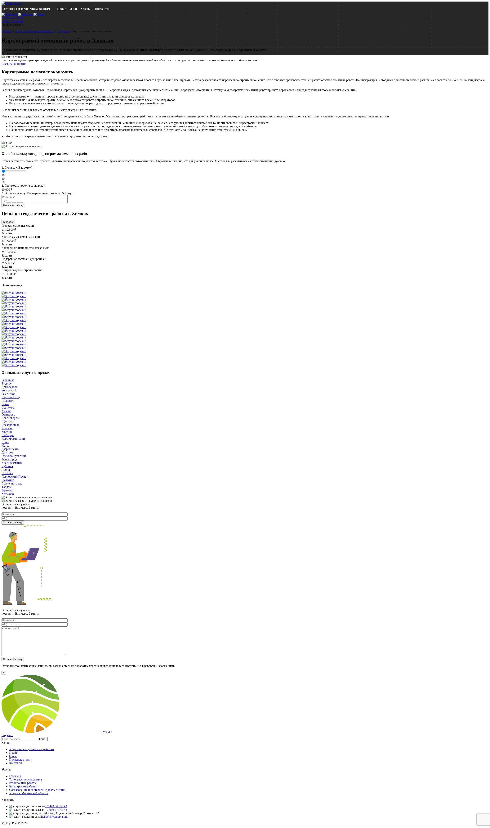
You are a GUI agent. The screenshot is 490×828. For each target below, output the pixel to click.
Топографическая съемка (25, 779)
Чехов (5, 404)
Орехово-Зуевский (14, 455)
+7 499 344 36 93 (12, 17)
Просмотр (19, 63)
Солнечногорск (12, 483)
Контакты (102, 8)
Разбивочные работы (23, 783)
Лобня (6, 469)
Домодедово (10, 387)
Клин (5, 442)
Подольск (8, 400)
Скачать (7, 63)
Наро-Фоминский (13, 438)
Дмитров (7, 452)
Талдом (6, 487)
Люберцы (8, 435)
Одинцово (8, 414)
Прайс (61, 8)
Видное (6, 383)
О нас (73, 8)
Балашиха (8, 380)
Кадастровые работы (22, 786)
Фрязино (7, 490)
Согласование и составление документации (37, 789)
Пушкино (8, 480)
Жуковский (9, 390)
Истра (5, 445)
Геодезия (63, 31)
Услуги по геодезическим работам (26, 8)
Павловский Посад (14, 476)
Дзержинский (11, 449)
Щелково (7, 421)
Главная (7, 31)
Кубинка (7, 466)
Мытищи (7, 431)
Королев (7, 428)
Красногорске (11, 418)
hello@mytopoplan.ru (54, 816)
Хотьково (8, 493)
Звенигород (9, 459)
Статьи (86, 8)
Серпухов (8, 407)
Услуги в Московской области (34, 31)
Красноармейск (12, 462)
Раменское (8, 393)
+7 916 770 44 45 (12, 21)
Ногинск (7, 473)
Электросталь (10, 424)
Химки (6, 411)
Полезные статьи (20, 759)
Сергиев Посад (11, 397)
